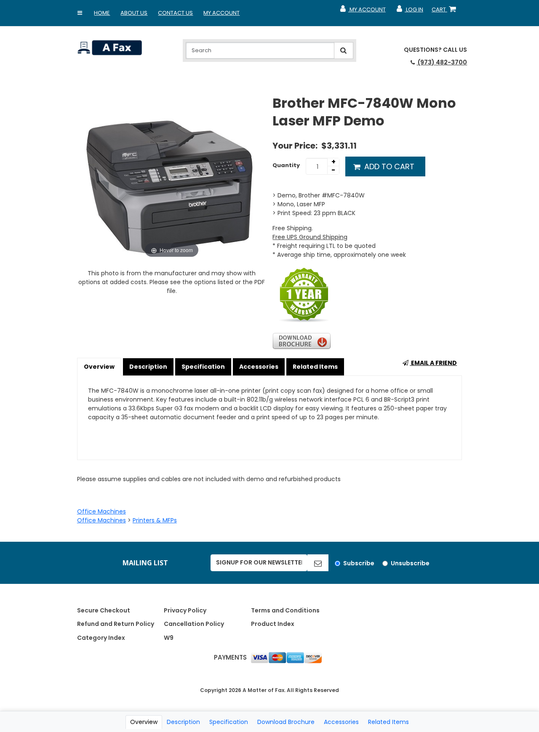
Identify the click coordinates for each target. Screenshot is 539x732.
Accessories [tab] (341, 722)
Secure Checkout (103, 610)
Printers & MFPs (155, 520)
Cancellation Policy (194, 624)
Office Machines (101, 511)
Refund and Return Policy (115, 624)
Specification (203, 366)
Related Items (315, 366)
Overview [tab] (143, 722)
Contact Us (175, 13)
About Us (133, 13)
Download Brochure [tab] (286, 722)
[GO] (317, 562)
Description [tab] (183, 722)
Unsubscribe (410, 563)
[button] (79, 13)
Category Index (101, 638)
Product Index (272, 624)
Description (148, 366)
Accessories (258, 366)
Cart (445, 11)
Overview (99, 366)
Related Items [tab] (388, 722)
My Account (221, 13)
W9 (168, 638)
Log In (409, 11)
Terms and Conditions (285, 610)
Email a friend (433, 363)
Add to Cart (388, 166)
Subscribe (358, 563)
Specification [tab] (228, 722)
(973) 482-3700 (441, 62)
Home (102, 13)
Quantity (286, 165)
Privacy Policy (185, 610)
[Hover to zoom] (172, 177)
